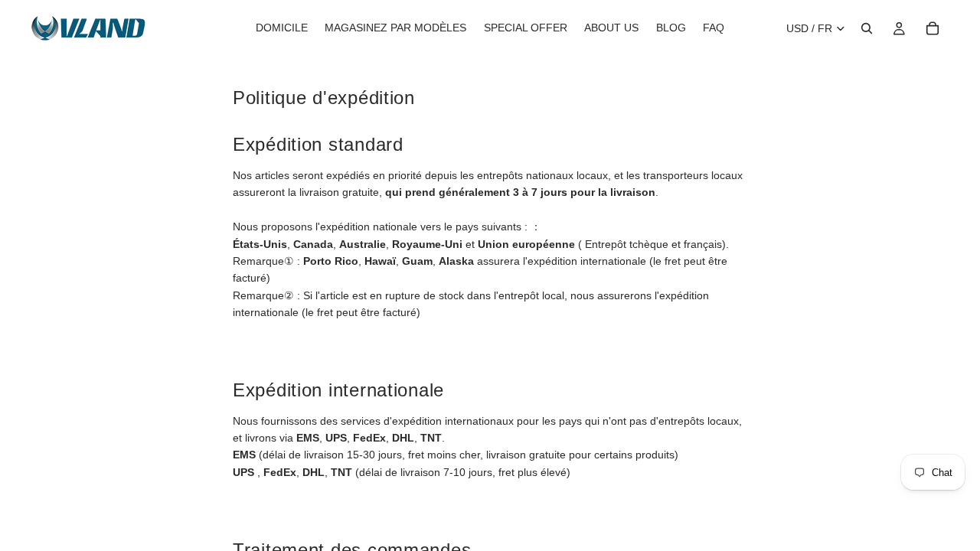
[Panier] (932, 28)
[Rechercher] (867, 28)
